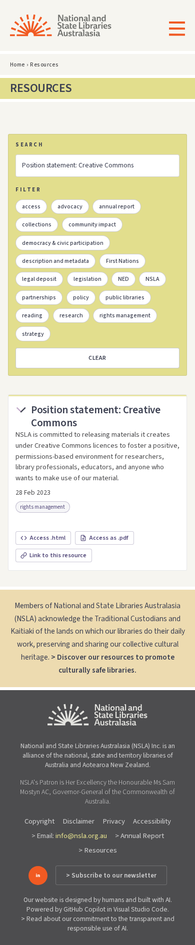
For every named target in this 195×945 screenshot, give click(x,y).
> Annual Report (139, 836)
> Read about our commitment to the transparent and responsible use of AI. (97, 923)
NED (123, 279)
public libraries (125, 297)
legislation (88, 279)
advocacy (70, 206)
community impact (92, 224)
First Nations (122, 261)
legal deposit (39, 279)
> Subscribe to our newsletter (111, 875)
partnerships (39, 297)
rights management (125, 315)
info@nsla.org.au (81, 836)
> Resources (97, 850)
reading (32, 315)
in (38, 875)
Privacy (113, 821)
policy (81, 297)
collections (37, 224)
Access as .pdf (108, 537)
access (31, 206)
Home (17, 64)
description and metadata (55, 261)
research (71, 315)
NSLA (153, 279)
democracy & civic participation (63, 243)
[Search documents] (97, 165)
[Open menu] (173, 29)
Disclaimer (78, 821)
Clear (97, 358)
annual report (116, 206)
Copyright (39, 821)
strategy (33, 334)
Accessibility (152, 821)
